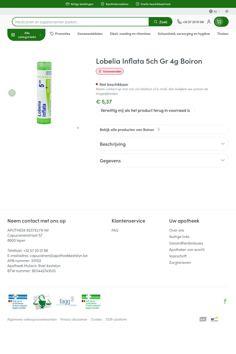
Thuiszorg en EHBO (37, 121)
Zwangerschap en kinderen (37, 86)
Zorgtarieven (180, 262)
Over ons (176, 229)
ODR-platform (116, 319)
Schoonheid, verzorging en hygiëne (37, 57)
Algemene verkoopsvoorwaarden (32, 319)
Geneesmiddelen (37, 143)
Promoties (19, 44)
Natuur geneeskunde (37, 110)
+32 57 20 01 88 (36, 250)
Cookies (96, 319)
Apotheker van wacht (187, 249)
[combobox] (80, 21)
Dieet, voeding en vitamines (37, 72)
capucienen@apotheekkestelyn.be (59, 255)
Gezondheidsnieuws (186, 242)
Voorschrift (178, 255)
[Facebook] (225, 301)
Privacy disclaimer (73, 319)
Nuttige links (179, 236)
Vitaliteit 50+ (37, 99)
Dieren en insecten (37, 132)
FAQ (115, 229)
